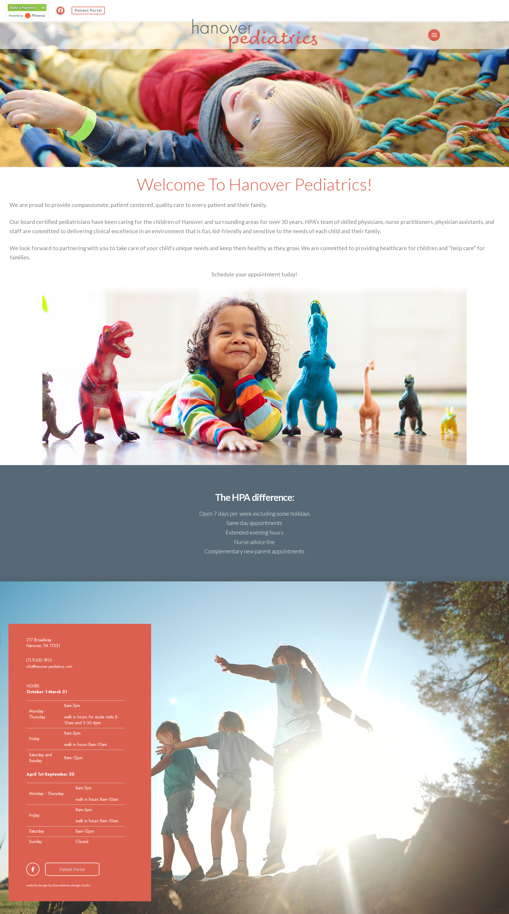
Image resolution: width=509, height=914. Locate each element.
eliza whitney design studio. (71, 885)
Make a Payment (22, 8)
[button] (434, 35)
